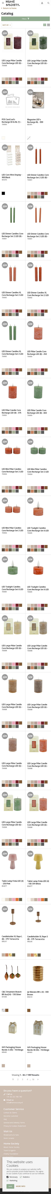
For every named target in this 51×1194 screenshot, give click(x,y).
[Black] (3, 193)
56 (33, 1079)
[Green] (10, 82)
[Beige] (6, 79)
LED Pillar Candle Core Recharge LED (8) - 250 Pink (37, 354)
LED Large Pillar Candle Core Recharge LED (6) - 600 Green (37, 63)
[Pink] (13, 79)
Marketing (13, 1180)
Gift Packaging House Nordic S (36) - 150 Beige (12, 1048)
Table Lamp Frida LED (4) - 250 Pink (12, 882)
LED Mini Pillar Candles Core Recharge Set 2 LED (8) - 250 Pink (12, 530)
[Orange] (17, 899)
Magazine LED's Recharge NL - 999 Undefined (35, 122)
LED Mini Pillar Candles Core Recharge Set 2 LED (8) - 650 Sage (38, 472)
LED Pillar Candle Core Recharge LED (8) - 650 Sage (37, 413)
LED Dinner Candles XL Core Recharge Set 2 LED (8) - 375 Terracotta (38, 295)
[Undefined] (28, 138)
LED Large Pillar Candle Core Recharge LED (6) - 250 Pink (37, 825)
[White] (3, 137)
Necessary (13, 1177)
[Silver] (3, 1010)
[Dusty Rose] (10, 79)
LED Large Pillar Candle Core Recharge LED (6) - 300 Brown (12, 707)
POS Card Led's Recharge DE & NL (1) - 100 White (11, 122)
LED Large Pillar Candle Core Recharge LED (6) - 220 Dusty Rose (12, 766)
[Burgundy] (17, 79)
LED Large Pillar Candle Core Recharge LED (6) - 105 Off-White (12, 648)
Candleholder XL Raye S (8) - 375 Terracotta (37, 937)
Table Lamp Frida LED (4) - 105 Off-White (38, 882)
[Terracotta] (6, 82)
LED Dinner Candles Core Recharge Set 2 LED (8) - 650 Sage (12, 236)
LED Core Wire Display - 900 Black (12, 176)
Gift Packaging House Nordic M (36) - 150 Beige (38, 1048)
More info (20, 1186)
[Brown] (20, 79)
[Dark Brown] (3, 82)
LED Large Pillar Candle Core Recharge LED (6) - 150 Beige (37, 648)
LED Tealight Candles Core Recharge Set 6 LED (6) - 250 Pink (38, 531)
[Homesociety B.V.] (13, 3)
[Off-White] (3, 79)
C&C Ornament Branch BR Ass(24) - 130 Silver (11, 993)
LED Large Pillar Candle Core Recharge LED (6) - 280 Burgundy (12, 63)
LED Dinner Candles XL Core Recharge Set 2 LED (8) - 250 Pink (12, 295)
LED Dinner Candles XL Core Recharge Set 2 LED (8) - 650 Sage (12, 354)
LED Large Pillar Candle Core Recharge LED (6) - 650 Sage (12, 825)
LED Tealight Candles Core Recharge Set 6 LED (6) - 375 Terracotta (38, 589)
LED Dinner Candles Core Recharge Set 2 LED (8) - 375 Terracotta (38, 177)
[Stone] (17, 82)
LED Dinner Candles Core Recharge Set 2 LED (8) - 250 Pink (38, 236)
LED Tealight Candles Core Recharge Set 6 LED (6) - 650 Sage (12, 589)
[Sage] (13, 82)
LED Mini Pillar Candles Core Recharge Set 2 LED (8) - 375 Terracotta (12, 472)
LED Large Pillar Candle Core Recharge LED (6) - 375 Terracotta (37, 766)
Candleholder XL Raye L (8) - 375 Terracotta (12, 937)
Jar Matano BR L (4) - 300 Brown (38, 993)
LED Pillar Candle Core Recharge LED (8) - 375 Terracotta (11, 413)
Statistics (26, 1177)
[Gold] (10, 954)
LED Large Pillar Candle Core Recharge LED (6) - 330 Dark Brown (37, 707)
